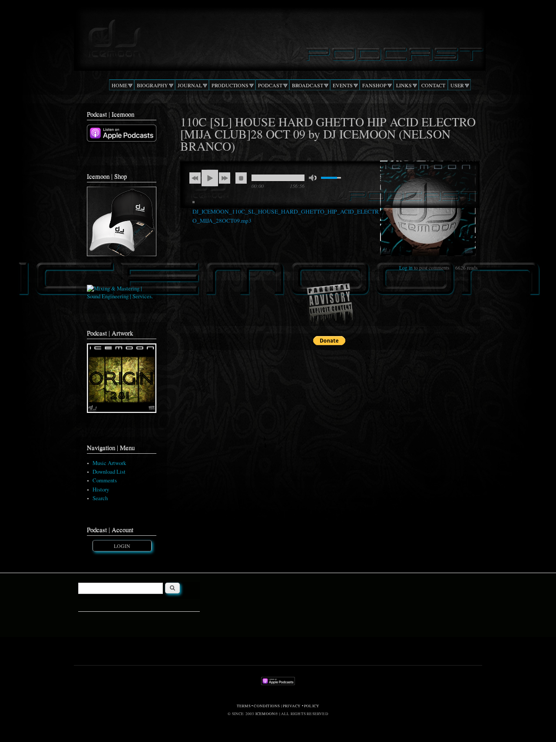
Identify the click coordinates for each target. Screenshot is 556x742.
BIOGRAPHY (152, 85)
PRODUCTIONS (230, 85)
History (101, 489)
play (209, 178)
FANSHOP (374, 85)
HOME (119, 85)
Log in (406, 267)
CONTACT (433, 85)
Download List (109, 471)
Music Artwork (109, 463)
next (224, 178)
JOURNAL (190, 85)
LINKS (404, 85)
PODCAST (270, 85)
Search (100, 498)
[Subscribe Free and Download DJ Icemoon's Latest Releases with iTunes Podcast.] (121, 139)
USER (457, 85)
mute (313, 178)
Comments (105, 480)
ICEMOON (265, 713)
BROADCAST (307, 85)
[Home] (278, 36)
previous (195, 178)
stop (241, 178)
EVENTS (343, 85)
